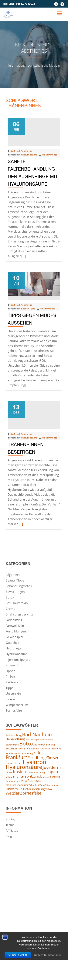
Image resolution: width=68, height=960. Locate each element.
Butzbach (34, 748)
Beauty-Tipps (28, 308)
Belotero (48, 739)
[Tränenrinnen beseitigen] (34, 412)
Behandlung (15, 739)
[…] (23, 256)
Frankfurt (16, 757)
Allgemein (13, 575)
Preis (24, 781)
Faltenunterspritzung (22, 753)
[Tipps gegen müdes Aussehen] (34, 283)
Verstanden (17, 955)
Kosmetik (12, 665)
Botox (10, 597)
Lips (43, 776)
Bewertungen (15, 592)
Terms (10, 825)
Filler (38, 752)
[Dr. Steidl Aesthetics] (9, 14)
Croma (10, 609)
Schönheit (34, 785)
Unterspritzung (34, 789)
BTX (26, 748)
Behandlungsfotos (19, 586)
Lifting (42, 772)
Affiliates (12, 830)
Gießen (53, 757)
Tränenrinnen (52, 785)
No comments (49, 154)
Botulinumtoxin (17, 603)
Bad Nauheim (37, 734)
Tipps (9, 688)
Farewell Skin (15, 626)
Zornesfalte (14, 710)
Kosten (19, 771)
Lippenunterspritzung (23, 776)
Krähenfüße (32, 772)
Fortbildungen (16, 631)
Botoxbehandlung (44, 744)
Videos (10, 699)
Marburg (50, 776)
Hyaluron (34, 762)
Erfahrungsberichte (19, 614)
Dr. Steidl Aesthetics (21, 150)
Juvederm (52, 767)
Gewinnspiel (14, 637)
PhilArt (10, 677)
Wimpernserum (17, 705)
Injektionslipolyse (18, 660)
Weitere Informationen (48, 955)
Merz (57, 776)
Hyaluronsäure (29, 154)
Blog (9, 836)
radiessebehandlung (17, 785)
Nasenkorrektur (13, 781)
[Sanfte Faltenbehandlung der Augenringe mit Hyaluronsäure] (34, 129)
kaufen (9, 772)
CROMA (44, 748)
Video (48, 789)
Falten (9, 753)
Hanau (9, 763)
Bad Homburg (14, 735)
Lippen (10, 671)
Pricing (10, 819)
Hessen (18, 763)
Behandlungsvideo (35, 739)
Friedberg (37, 757)
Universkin (13, 694)
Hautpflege (13, 648)
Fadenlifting (14, 620)
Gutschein (13, 643)
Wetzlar (13, 793)
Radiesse (12, 682)
